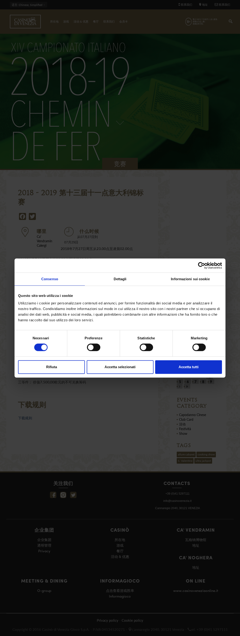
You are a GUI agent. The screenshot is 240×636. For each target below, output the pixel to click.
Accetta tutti (189, 367)
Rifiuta (51, 367)
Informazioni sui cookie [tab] (190, 279)
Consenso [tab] (49, 279)
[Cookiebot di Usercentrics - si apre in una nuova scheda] (201, 265)
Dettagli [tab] (120, 279)
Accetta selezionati (120, 367)
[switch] (93, 347)
